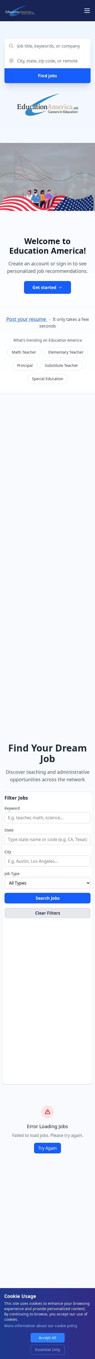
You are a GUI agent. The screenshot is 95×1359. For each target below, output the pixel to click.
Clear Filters (47, 913)
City (7, 851)
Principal (25, 365)
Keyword (12, 808)
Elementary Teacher (65, 352)
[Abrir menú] (87, 10)
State (8, 830)
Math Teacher (24, 352)
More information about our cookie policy (40, 1325)
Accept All (47, 1337)
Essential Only (47, 1349)
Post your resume (26, 319)
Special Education (47, 378)
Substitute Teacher (61, 365)
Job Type (12, 873)
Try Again (47, 1148)
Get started (44, 287)
